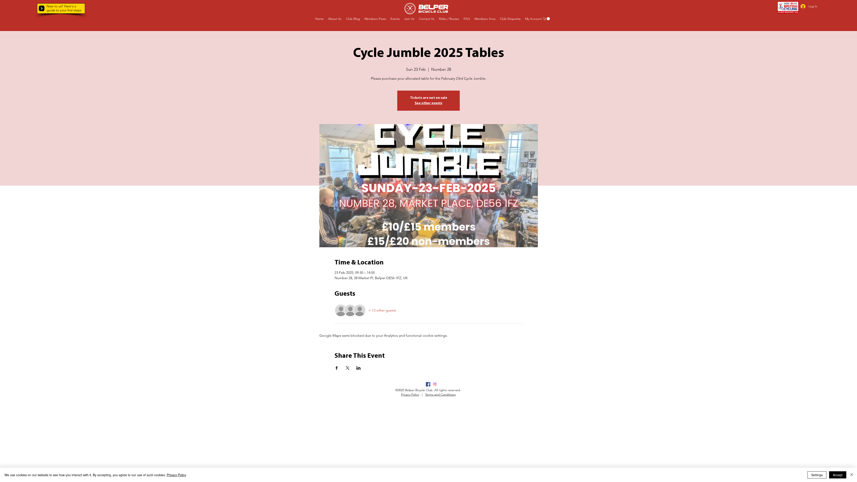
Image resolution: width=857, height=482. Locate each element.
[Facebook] (428, 384)
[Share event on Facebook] (337, 368)
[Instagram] (435, 384)
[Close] (851, 474)
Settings (817, 475)
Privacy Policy (410, 395)
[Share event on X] (347, 368)
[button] (41, 8)
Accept (837, 475)
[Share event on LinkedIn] (358, 368)
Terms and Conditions (440, 395)
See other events (428, 103)
